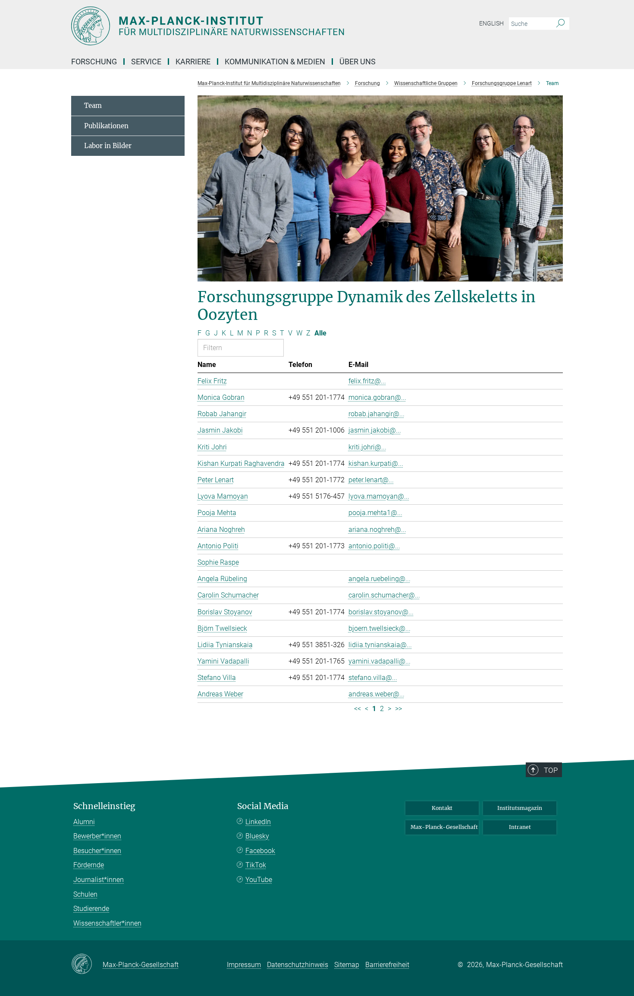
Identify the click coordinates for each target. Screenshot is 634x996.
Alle (320, 333)
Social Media (263, 806)
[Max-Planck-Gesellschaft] (87, 964)
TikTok (255, 865)
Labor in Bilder (108, 146)
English (491, 23)
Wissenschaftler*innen (107, 923)
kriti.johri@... (367, 447)
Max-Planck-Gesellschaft (444, 827)
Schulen (85, 894)
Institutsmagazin (519, 808)
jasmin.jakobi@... (374, 430)
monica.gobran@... (377, 397)
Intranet (520, 827)
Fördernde (88, 865)
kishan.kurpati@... (375, 463)
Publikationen (106, 126)
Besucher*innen (97, 851)
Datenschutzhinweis (297, 965)
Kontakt (442, 808)
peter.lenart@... (371, 480)
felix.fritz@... (367, 381)
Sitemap (346, 965)
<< (357, 709)
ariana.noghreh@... (377, 529)
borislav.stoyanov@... (381, 612)
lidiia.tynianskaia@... (380, 645)
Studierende (91, 908)
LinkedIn (258, 822)
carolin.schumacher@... (384, 595)
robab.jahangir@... (376, 414)
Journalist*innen (98, 880)
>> (398, 709)
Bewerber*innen (97, 836)
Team (93, 105)
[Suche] (560, 24)
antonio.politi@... (374, 546)
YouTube (258, 880)
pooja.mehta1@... (375, 513)
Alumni (84, 822)
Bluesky (257, 836)
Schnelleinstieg (104, 806)
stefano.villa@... (372, 677)
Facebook (260, 851)
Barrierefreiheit (387, 965)
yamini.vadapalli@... (379, 661)
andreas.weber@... (376, 694)
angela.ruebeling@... (379, 579)
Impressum (244, 965)
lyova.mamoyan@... (378, 496)
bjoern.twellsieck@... (379, 628)
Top (551, 770)
